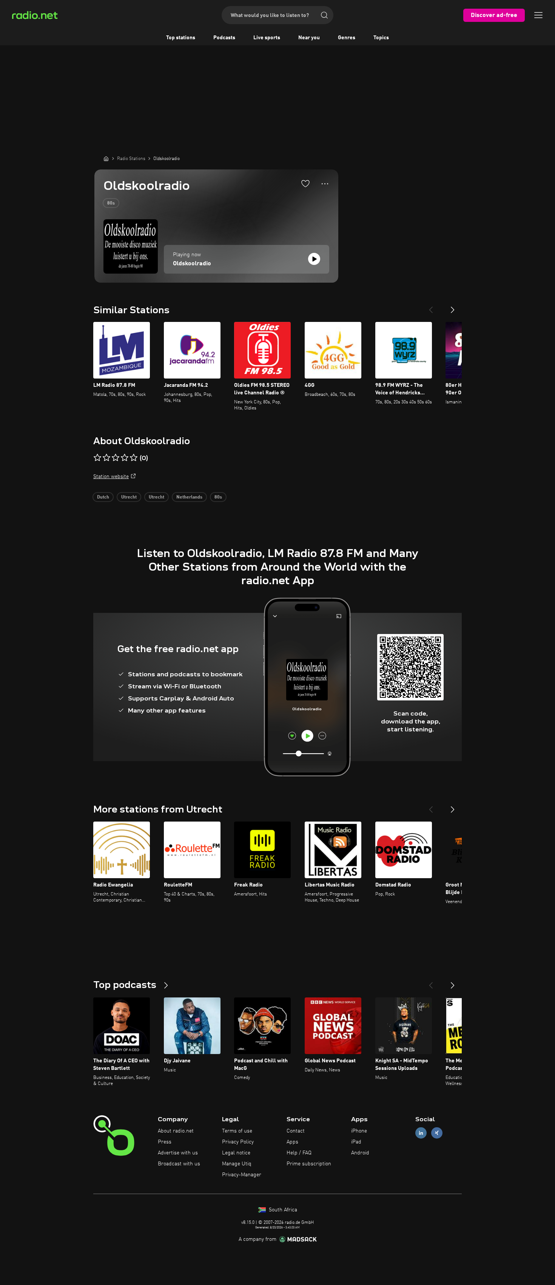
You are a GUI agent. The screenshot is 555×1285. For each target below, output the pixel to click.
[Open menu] (538, 15)
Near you (309, 37)
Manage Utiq (236, 1164)
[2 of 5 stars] (106, 457)
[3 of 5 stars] (115, 457)
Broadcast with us (179, 1164)
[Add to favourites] (305, 183)
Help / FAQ (299, 1153)
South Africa (282, 1210)
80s (111, 203)
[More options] (325, 183)
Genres (346, 37)
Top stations (180, 37)
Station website (111, 476)
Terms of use (237, 1131)
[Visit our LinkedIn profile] (421, 1133)
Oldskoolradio (192, 264)
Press (164, 1142)
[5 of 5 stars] (133, 457)
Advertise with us (178, 1153)
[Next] (453, 307)
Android (360, 1153)
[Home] (106, 158)
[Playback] (314, 259)
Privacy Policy (238, 1142)
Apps (292, 1142)
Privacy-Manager (241, 1174)
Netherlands (189, 497)
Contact (296, 1131)
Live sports (266, 37)
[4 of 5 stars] (124, 457)
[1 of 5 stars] (97, 457)
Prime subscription (309, 1164)
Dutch (103, 497)
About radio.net (176, 1131)
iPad (356, 1142)
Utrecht (129, 497)
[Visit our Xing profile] (437, 1133)
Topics (381, 37)
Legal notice (236, 1153)
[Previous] (431, 307)
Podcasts (224, 37)
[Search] (324, 15)
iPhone (359, 1131)
